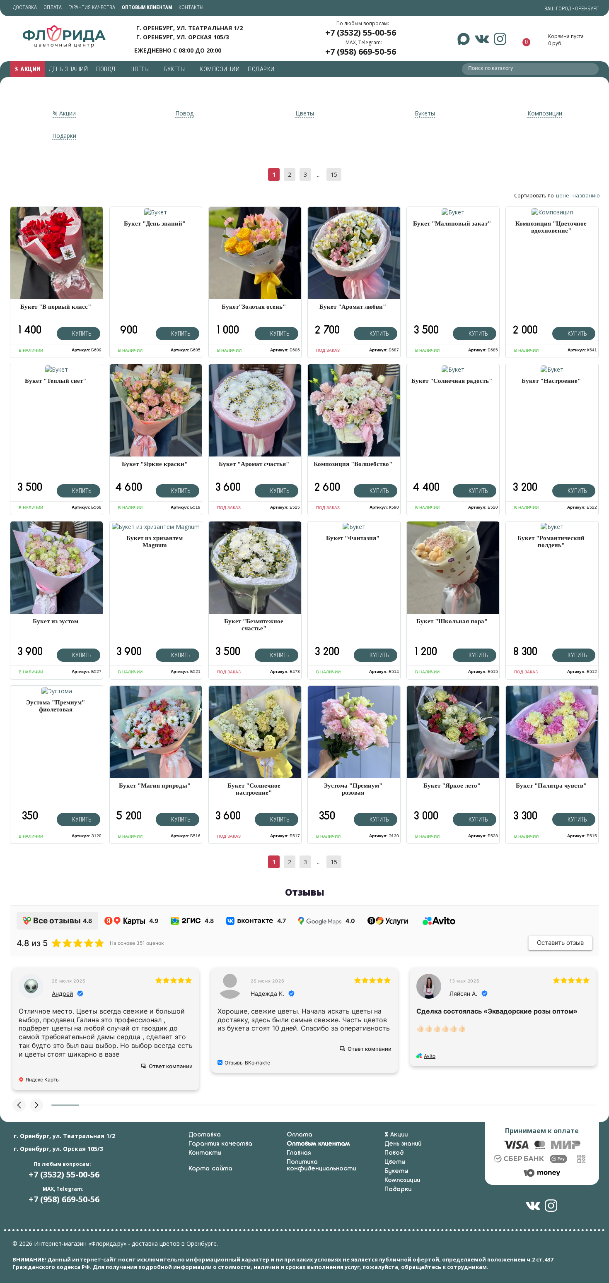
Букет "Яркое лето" (452, 785)
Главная (299, 1153)
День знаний (68, 69)
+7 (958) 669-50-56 (360, 51)
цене (562, 195)
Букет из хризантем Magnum (154, 541)
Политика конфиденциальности (321, 1165)
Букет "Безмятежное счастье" (253, 625)
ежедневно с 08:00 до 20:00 (177, 50)
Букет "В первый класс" (55, 306)
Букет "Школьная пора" (452, 621)
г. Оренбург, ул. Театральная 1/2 (189, 28)
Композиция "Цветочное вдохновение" (551, 227)
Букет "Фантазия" (352, 538)
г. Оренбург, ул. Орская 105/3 (182, 37)
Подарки (262, 69)
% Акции (28, 69)
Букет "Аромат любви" (352, 306)
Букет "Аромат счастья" (254, 464)
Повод (106, 69)
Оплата (53, 7)
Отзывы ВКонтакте (247, 1063)
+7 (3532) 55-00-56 (360, 32)
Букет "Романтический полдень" (551, 541)
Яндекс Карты (43, 1079)
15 (334, 174)
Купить (81, 333)
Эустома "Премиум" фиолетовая (55, 706)
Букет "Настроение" (551, 380)
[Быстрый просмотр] (156, 211)
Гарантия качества (91, 7)
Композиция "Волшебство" (353, 464)
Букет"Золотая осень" (254, 306)
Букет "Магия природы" (155, 785)
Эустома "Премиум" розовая (353, 789)
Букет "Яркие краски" (155, 464)
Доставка (25, 7)
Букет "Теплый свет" (55, 380)
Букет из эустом (55, 621)
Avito (429, 1056)
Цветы (140, 69)
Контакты (191, 7)
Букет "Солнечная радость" (451, 380)
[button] (19, 1105)
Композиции (219, 69)
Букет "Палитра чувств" (551, 785)
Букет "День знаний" (155, 223)
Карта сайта (210, 1168)
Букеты (175, 69)
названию (586, 195)
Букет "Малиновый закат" (452, 223)
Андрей (62, 993)
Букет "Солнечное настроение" (253, 789)
